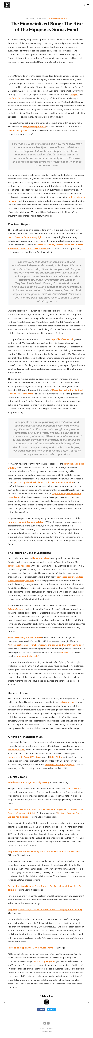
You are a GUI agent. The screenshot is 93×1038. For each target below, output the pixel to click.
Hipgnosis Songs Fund (57, 18)
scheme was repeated (19, 565)
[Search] (84, 5)
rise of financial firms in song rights (25, 237)
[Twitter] (44, 1023)
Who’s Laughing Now (44, 961)
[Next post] (87, 1003)
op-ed (69, 702)
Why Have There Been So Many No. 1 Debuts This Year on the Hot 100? (44, 851)
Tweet (52, 1009)
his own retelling (40, 558)
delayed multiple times (34, 126)
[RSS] (48, 1023)
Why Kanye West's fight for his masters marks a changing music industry (45, 909)
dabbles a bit (67, 652)
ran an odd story (16, 749)
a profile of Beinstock (62, 339)
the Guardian (14, 98)
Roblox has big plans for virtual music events (30, 947)
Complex (74, 94)
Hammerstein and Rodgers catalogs (26, 522)
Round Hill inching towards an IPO (25, 637)
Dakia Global (55, 757)
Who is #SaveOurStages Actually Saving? (29, 782)
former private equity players (59, 764)
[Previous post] (5, 1003)
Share (41, 1009)
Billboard (12, 609)
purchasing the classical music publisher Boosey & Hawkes (44, 482)
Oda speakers (74, 788)
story (20, 609)
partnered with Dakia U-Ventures (24, 757)
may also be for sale (27, 656)
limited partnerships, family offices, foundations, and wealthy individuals (46, 645)
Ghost (51, 1028)
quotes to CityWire (17, 130)
